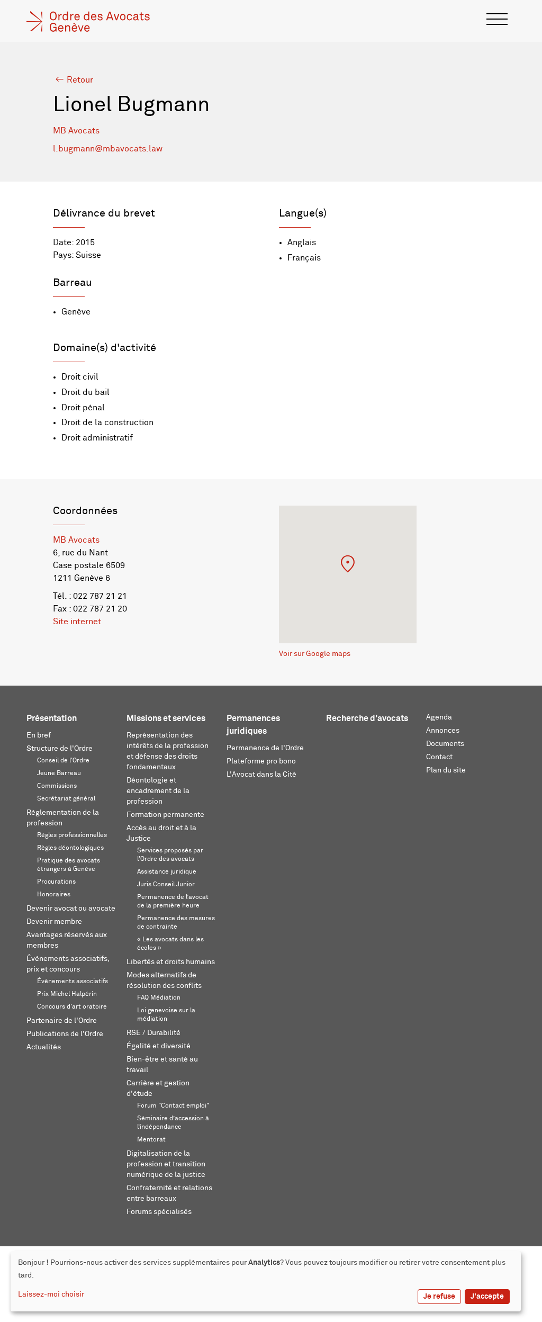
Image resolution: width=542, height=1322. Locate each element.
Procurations (56, 882)
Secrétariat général (66, 799)
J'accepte (487, 1296)
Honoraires (53, 895)
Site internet (77, 621)
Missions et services (166, 718)
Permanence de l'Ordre (265, 748)
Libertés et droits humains (171, 962)
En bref (38, 735)
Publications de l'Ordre (64, 1034)
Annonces (442, 730)
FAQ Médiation (158, 998)
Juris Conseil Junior (166, 885)
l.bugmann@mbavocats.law (107, 149)
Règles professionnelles (72, 835)
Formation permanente (165, 815)
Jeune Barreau (59, 773)
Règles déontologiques (70, 848)
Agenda (439, 717)
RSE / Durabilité (153, 1033)
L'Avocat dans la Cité (261, 774)
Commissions (57, 786)
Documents (445, 744)
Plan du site (446, 770)
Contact (439, 757)
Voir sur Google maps (314, 654)
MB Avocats (76, 131)
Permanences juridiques (253, 724)
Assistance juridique (166, 872)
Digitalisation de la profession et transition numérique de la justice (166, 1164)
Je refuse (439, 1296)
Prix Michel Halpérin (67, 994)
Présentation (51, 718)
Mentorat (151, 1140)
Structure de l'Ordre (59, 748)
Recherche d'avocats (367, 718)
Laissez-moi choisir (51, 1294)
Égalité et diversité (159, 1046)
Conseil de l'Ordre (63, 761)
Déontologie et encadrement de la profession (158, 791)
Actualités (43, 1047)
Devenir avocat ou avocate (70, 908)
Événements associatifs (72, 981)
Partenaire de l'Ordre (61, 1020)
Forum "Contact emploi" (173, 1106)
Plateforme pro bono (261, 761)
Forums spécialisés (159, 1212)
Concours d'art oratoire (72, 1007)
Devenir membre (54, 921)
